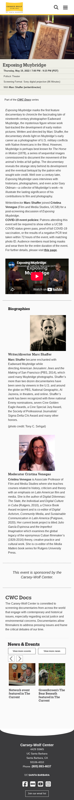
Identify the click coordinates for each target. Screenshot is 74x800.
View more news (52, 651)
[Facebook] (25, 784)
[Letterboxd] (33, 784)
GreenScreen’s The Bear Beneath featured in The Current (52, 695)
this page (50, 250)
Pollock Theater (12, 76)
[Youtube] (40, 784)
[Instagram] (48, 784)
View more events (22, 651)
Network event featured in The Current (19, 693)
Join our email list (37, 793)
